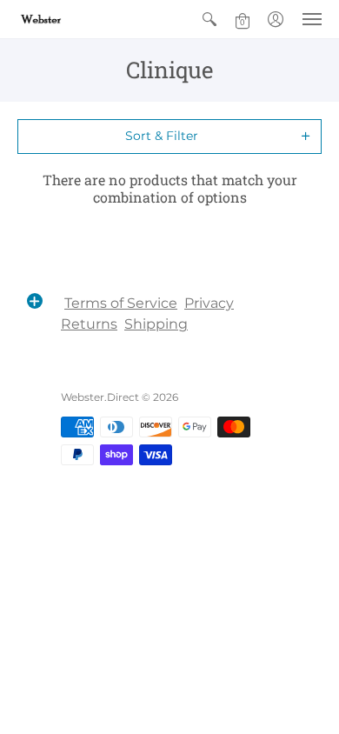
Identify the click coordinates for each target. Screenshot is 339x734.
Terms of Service (120, 303)
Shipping (156, 324)
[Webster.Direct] (65, 19)
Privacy (209, 303)
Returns (89, 324)
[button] (209, 19)
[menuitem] (209, 19)
